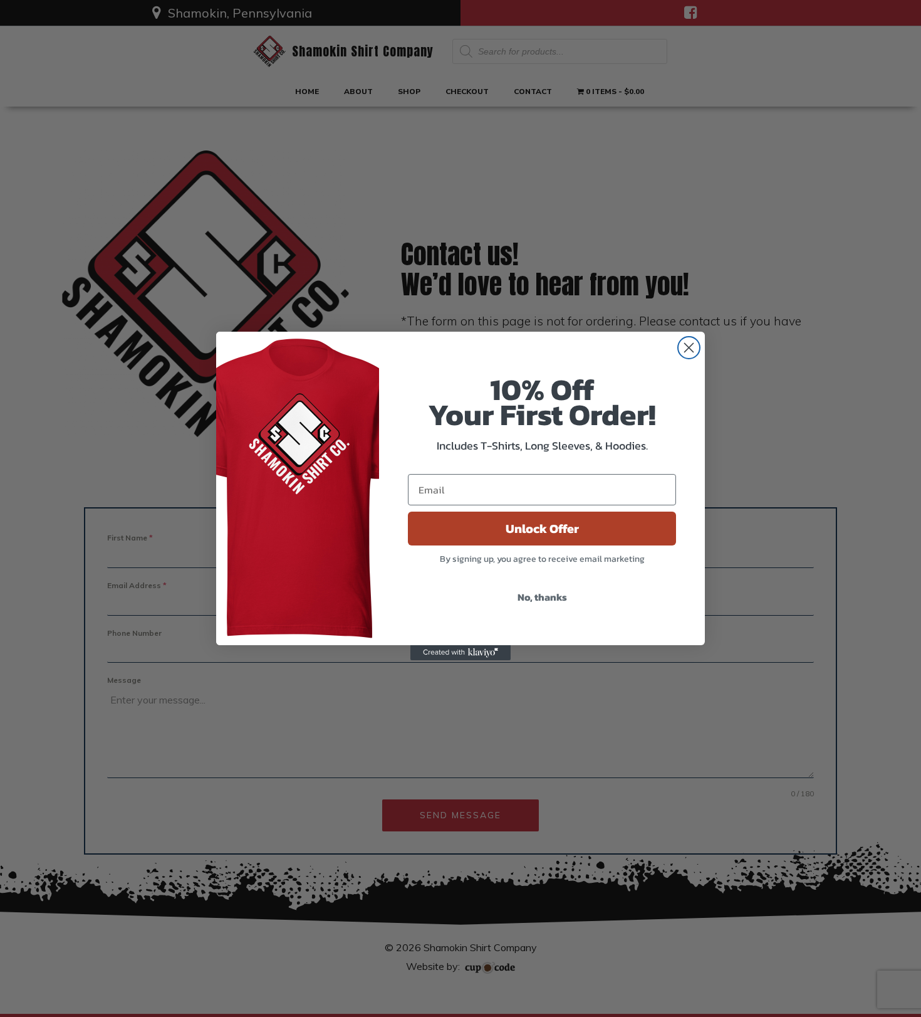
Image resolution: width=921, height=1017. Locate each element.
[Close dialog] (689, 348)
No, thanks (542, 596)
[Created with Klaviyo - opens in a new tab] (460, 652)
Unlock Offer (542, 528)
